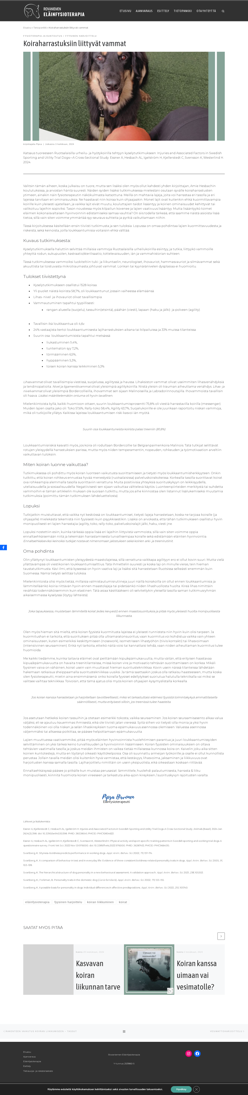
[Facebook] (3, 547)
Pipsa (39, 144)
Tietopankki (40, 27)
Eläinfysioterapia (32, 1061)
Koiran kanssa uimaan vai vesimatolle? (197, 975)
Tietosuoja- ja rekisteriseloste (38, 1071)
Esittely (27, 1066)
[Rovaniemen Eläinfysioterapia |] (54, 10)
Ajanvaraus (29, 1056)
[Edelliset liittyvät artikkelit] (213, 936)
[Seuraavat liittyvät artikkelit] (221, 936)
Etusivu (27, 27)
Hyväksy (181, 1089)
